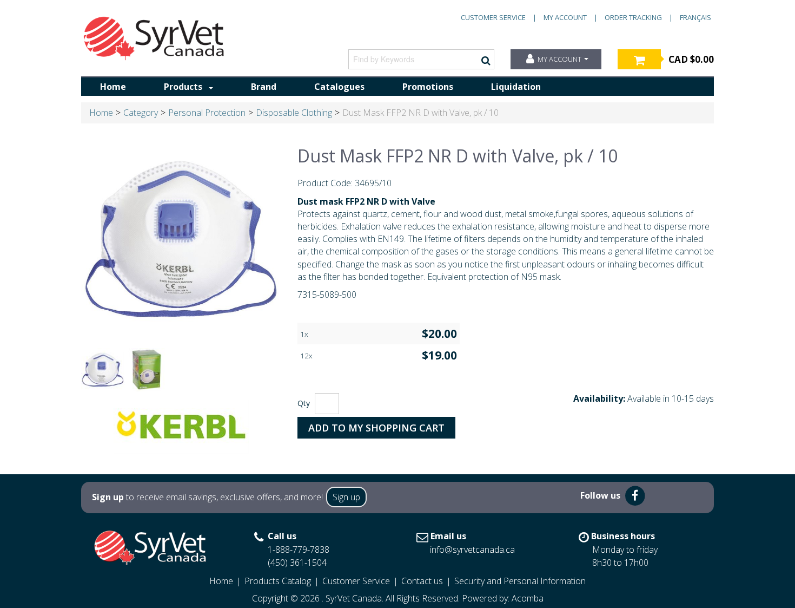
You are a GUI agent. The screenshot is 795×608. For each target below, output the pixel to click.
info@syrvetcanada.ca (472, 549)
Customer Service (493, 17)
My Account (565, 17)
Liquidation (516, 87)
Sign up (346, 497)
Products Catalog (277, 581)
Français (695, 17)
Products (183, 87)
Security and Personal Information (520, 581)
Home (113, 87)
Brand (263, 87)
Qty (303, 403)
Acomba (528, 598)
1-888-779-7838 (298, 549)
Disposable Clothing (294, 113)
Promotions (427, 87)
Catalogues (339, 87)
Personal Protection (207, 113)
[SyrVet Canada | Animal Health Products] (154, 38)
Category (140, 113)
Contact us (422, 581)
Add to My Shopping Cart (376, 427)
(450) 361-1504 (297, 562)
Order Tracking (633, 17)
